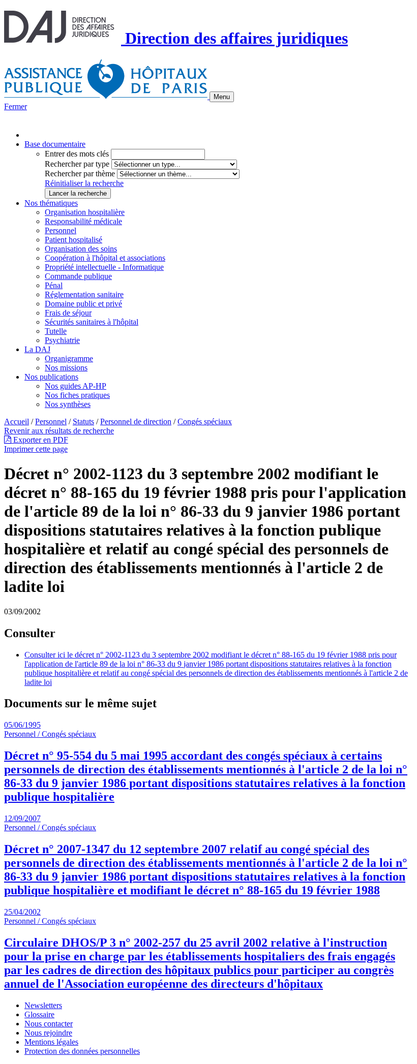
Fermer (15, 106)
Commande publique (78, 276)
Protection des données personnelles (82, 1051)
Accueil (16, 421)
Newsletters (43, 1005)
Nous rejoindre (48, 1032)
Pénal (54, 285)
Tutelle (56, 331)
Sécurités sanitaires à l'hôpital (91, 322)
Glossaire (39, 1014)
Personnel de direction (135, 421)
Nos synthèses (68, 404)
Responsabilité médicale (83, 221)
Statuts (83, 421)
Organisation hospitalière (85, 212)
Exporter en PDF (39, 439)
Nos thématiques (51, 203)
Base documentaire (54, 144)
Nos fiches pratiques (77, 395)
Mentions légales (51, 1042)
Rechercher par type (77, 164)
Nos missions (66, 367)
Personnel (60, 230)
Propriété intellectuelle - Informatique (104, 267)
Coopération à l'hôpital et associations (105, 258)
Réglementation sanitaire (84, 294)
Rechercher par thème (80, 173)
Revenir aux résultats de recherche (59, 430)
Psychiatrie (62, 340)
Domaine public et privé (83, 303)
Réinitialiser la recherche (84, 183)
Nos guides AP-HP (75, 386)
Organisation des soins (81, 248)
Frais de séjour (68, 312)
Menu (222, 97)
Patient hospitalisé (73, 239)
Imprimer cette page (36, 449)
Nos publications (51, 376)
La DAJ (37, 349)
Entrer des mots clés (77, 153)
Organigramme (69, 358)
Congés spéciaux (204, 421)
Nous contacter (48, 1023)
